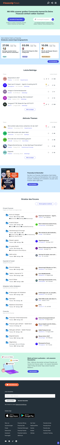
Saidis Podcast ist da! (45, 330)
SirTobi (9, 99)
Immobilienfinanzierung (27, 226)
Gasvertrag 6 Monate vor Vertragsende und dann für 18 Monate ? (48, 267)
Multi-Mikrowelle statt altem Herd (18, 132)
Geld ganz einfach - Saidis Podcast (20, 330)
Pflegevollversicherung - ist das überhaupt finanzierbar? (25, 145)
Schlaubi (10, 147)
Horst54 (10, 92)
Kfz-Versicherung (30, 234)
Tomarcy (10, 80)
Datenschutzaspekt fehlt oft (47, 318)
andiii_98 (10, 140)
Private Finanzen (8, 208)
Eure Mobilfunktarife (44, 273)
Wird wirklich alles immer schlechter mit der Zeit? (23, 126)
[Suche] (48, 2)
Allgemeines (13, 342)
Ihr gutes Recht (14, 246)
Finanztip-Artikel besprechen (18, 317)
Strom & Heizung (14, 267)
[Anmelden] (51, 3)
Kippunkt (10, 151)
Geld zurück (13, 254)
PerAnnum (10, 128)
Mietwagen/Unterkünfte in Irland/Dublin (48, 279)
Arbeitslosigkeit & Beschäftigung (18, 250)
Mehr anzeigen (30, 109)
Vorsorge (22, 234)
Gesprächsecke (24, 80)
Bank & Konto (14, 218)
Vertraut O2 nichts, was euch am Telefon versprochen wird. (48, 254)
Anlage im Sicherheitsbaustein (17, 90)
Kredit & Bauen (13, 222)
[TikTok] (13, 441)
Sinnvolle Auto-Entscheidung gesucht (19, 138)
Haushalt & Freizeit (9, 261)
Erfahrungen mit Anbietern (17, 292)
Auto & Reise (25, 140)
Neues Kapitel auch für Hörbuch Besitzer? (48, 324)
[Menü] (55, 2)
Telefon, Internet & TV (16, 273)
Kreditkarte (17, 226)
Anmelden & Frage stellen (16, 19)
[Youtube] (6, 441)
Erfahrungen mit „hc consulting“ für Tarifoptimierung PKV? (48, 292)
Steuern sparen (14, 240)
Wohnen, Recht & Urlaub (16, 236)
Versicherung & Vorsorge (27, 147)
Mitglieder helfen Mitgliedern (12, 286)
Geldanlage (26, 86)
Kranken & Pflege (15, 234)
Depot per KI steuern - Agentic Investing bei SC (22, 84)
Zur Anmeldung (53, 61)
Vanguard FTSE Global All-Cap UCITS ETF (21, 103)
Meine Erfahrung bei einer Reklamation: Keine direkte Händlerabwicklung (48, 247)
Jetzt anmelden (33, 371)
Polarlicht (10, 153)
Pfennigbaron (11, 86)
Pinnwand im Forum (44, 343)
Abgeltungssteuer (44, 240)
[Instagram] (9, 441)
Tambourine (10, 134)
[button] (56, 204)
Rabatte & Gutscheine (16, 304)
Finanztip (6, 311)
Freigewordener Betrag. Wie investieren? (20, 97)
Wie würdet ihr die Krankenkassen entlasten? (48, 232)
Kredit (12, 226)
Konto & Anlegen (14, 214)
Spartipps (26, 134)
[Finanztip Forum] (11, 3)
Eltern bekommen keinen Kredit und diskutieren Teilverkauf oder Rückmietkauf (48, 223)
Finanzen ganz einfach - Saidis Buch (20, 324)
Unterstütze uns (13, 384)
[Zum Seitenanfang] (58, 443)
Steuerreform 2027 (14, 78)
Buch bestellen (32, 184)
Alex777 (10, 105)
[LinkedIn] (16, 441)
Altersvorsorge (29, 218)
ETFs (40, 305)
